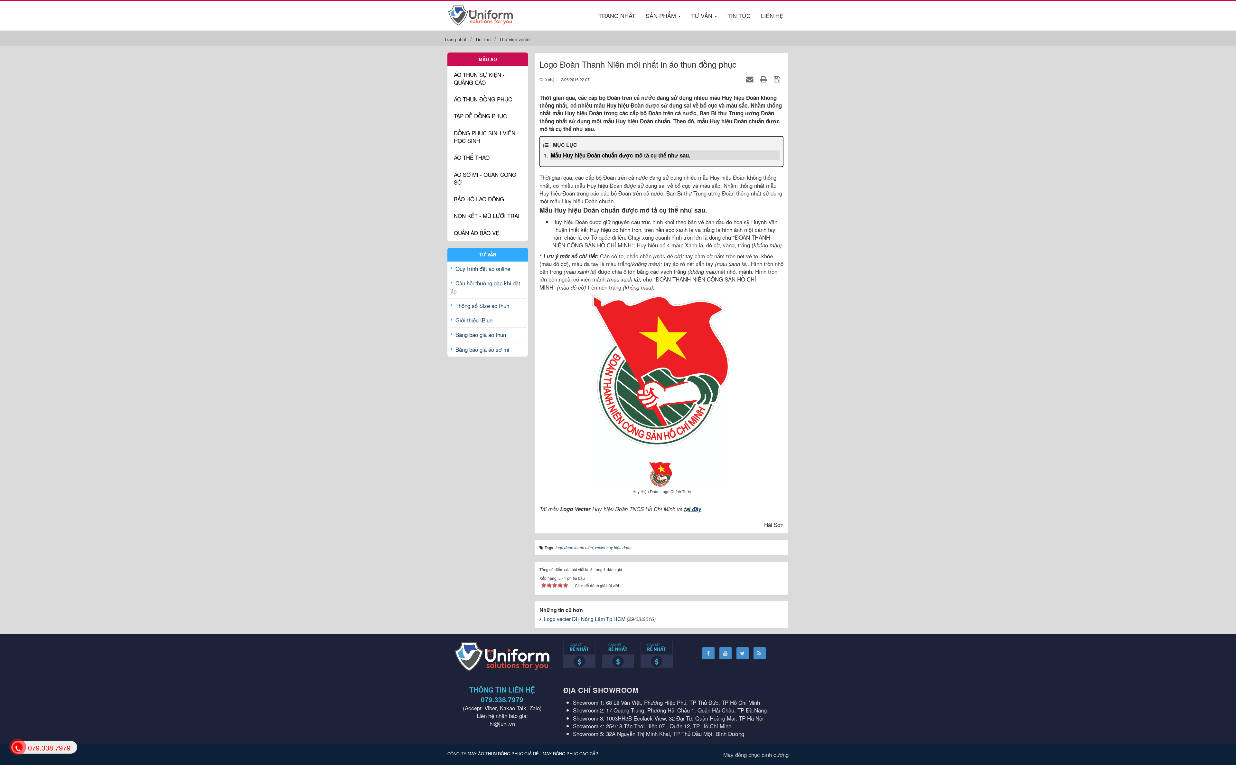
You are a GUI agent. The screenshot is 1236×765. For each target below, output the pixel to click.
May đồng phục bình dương (756, 755)
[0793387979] (17, 746)
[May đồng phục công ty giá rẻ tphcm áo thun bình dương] (480, 14)
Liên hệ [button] (772, 15)
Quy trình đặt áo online (482, 268)
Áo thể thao (472, 157)
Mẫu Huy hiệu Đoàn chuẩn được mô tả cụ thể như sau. (620, 155)
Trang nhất (616, 15)
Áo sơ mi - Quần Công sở (485, 178)
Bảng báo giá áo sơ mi (482, 349)
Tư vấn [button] (702, 15)
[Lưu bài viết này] (778, 79)
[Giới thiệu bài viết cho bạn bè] (750, 79)
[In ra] (764, 79)
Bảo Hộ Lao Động (479, 199)
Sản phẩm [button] (662, 15)
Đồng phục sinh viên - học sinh (486, 137)
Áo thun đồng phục (483, 99)
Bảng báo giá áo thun (480, 334)
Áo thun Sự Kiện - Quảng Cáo (479, 78)
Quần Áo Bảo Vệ (476, 233)
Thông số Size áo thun (482, 305)
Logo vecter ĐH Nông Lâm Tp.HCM (584, 619)
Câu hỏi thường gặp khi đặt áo (485, 287)
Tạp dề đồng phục (480, 116)
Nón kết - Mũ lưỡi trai (487, 216)
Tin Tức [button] (739, 15)
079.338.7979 (502, 699)
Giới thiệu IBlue (473, 320)
